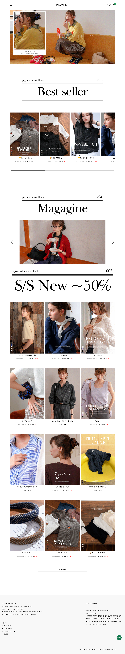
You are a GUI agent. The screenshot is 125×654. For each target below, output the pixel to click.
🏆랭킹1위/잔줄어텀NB (25, 158)
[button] (13, 136)
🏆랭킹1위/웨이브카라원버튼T (86, 158)
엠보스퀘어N (98, 421)
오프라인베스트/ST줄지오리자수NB (27, 487)
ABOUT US (7, 626)
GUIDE (6, 634)
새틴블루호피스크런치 (27, 421)
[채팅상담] (119, 637)
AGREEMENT (8, 628)
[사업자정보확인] (114, 619)
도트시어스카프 (62, 355)
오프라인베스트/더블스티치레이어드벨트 (62, 421)
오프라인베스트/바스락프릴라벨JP (98, 487)
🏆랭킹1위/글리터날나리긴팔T (98, 553)
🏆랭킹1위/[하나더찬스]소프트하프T (27, 355)
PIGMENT (62, 5)
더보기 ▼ (62, 570)
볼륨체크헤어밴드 (27, 553)
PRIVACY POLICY (9, 631)
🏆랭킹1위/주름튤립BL (56, 158)
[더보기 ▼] (62, 570)
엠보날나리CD (98, 355)
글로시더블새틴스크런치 (62, 487)
